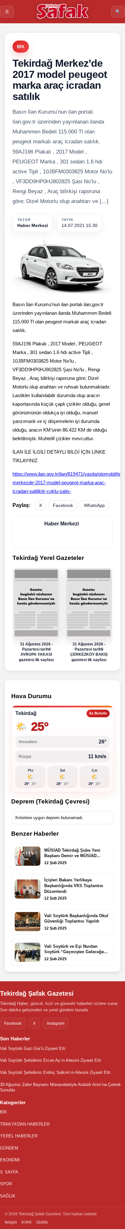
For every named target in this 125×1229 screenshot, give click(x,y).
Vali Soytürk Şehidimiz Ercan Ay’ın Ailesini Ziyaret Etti (50, 1060)
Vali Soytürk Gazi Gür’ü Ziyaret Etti (32, 1048)
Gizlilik (42, 1222)
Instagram (55, 1023)
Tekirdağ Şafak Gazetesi (37, 993)
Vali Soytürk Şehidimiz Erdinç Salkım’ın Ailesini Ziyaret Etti (55, 1072)
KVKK (26, 1222)
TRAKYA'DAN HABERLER (25, 1124)
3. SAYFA (9, 1172)
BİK (20, 46)
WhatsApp (94, 505)
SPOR (6, 1183)
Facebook (63, 505)
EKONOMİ (10, 1159)
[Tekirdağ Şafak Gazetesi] (62, 11)
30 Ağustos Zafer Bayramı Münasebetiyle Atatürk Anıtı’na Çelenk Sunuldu (60, 1087)
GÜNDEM (9, 1148)
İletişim (11, 1222)
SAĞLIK (7, 1196)
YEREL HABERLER (19, 1136)
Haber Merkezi (32, 225)
